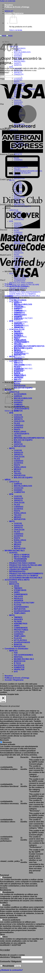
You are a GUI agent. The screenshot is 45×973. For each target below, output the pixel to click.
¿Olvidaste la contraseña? (11, 970)
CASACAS (18, 54)
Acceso (17, 966)
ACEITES (13, 553)
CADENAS (18, 634)
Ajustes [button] (3, 694)
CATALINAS (19, 632)
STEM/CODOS (20, 590)
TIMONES (18, 588)
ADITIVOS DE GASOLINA (20, 567)
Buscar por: (9, 382)
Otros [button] (2, 934)
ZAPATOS (18, 65)
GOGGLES (18, 325)
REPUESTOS (19, 178)
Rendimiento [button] (5, 890)
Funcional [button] (4, 875)
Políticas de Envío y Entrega (17, 7)
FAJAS (16, 231)
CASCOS (18, 323)
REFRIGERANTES (17, 571)
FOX (16, 653)
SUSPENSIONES (21, 322)
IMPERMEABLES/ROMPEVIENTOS (29, 346)
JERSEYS (18, 72)
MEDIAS (17, 350)
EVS (16, 672)
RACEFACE (19, 665)
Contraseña (10, 961)
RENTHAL (18, 657)
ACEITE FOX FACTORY (23, 318)
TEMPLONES (20, 613)
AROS (16, 586)
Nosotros (9, 5)
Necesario (7, 742)
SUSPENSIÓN (19, 281)
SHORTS (17, 63)
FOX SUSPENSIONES (23, 655)
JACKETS (18, 377)
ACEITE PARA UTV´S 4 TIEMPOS (22, 294)
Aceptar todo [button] (13, 694)
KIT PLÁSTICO (20, 640)
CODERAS (18, 78)
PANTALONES (19, 61)
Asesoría (13, 582)
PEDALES (18, 599)
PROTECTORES (21, 630)
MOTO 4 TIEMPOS (22, 555)
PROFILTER (19, 669)
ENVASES (18, 619)
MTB (11, 67)
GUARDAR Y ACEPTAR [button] (10, 945)
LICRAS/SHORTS (21, 342)
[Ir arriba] (1, 292)
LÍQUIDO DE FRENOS (18, 288)
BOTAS (17, 384)
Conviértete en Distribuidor (16, 649)
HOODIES (18, 56)
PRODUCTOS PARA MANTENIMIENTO (24, 292)
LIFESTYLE (14, 298)
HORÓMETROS (20, 337)
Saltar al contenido (7, 1)
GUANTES (18, 336)
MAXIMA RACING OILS (15, 551)
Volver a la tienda (15, 30)
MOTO (12, 180)
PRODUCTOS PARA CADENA (21, 283)
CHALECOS (18, 74)
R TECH (17, 663)
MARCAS (13, 361)
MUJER (8, 390)
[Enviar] (5, 385)
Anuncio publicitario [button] (9, 918)
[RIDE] (6, 36)
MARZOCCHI (19, 661)
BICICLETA (13, 302)
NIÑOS (7, 480)
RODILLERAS (20, 340)
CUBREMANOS (21, 594)
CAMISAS (18, 311)
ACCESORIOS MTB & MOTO (17, 580)
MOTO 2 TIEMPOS (22, 557)
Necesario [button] (4, 740)
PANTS (17, 338)
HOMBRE (9, 296)
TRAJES (17, 344)
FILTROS (18, 622)
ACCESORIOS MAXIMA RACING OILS (24, 296)
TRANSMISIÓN (20, 279)
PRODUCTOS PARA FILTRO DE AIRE (24, 285)
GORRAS (18, 302)
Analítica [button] (4, 903)
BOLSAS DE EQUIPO (23, 348)
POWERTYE (19, 667)
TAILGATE (18, 596)
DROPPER (18, 601)
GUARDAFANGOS (22, 611)
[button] (14, 13)
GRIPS (17, 592)
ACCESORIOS (20, 48)
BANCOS (18, 644)
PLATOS (17, 320)
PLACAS (18, 638)
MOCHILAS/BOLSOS (22, 52)
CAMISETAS (19, 313)
